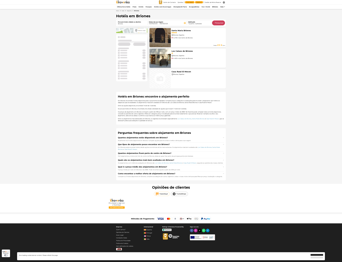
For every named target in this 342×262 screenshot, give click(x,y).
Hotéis (141, 7)
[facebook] (192, 230)
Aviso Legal (119, 235)
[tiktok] (200, 230)
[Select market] (224, 2)
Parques (149, 7)
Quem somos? (121, 229)
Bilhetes (215, 7)
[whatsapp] (204, 230)
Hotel (123, 10)
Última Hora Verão (123, 7)
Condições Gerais (121, 238)
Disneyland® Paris (180, 7)
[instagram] (196, 230)
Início (117, 10)
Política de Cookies (122, 243)
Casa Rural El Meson (212, 119)
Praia (134, 7)
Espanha (129, 10)
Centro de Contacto (169, 2)
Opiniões (180, 2)
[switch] (6, 255)
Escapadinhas (194, 7)
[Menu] (9, 251)
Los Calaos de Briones (184, 119)
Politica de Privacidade (123, 240)
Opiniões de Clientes (122, 232)
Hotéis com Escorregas (162, 7)
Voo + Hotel (206, 7)
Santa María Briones (198, 119)
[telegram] (208, 230)
